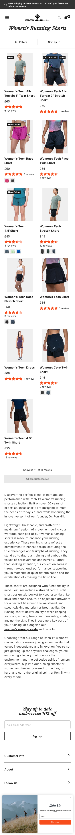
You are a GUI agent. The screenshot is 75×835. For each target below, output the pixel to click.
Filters (23, 42)
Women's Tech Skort (54, 297)
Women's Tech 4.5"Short (14, 228)
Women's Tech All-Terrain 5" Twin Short (19, 93)
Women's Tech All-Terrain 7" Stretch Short (53, 95)
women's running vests (21, 629)
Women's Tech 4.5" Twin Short (18, 440)
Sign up (37, 736)
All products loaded (37, 478)
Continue (55, 822)
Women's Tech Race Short (18, 161)
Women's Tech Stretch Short (50, 228)
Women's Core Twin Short (54, 370)
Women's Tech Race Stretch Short (18, 299)
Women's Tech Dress (19, 367)
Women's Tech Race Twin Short (54, 161)
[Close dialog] (70, 797)
